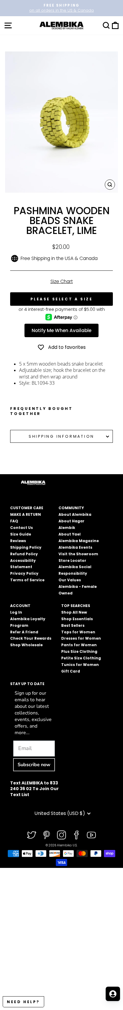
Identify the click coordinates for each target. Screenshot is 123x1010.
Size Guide (20, 534)
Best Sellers (72, 625)
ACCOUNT (20, 605)
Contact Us (21, 527)
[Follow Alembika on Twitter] (31, 834)
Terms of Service (27, 579)
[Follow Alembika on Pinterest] (46, 834)
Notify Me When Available (61, 330)
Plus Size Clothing (79, 651)
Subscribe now (34, 764)
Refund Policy (24, 553)
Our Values (70, 579)
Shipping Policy (25, 547)
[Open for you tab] (113, 994)
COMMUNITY (71, 507)
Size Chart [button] (61, 281)
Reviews (18, 540)
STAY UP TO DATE (27, 683)
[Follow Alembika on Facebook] (76, 834)
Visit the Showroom (78, 553)
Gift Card (70, 671)
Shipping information (61, 436)
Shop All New (74, 612)
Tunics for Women (80, 664)
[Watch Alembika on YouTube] (91, 834)
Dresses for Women (81, 638)
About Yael (70, 534)
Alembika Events (75, 547)
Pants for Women (79, 644)
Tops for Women (78, 632)
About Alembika (75, 514)
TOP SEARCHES (75, 605)
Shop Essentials (77, 618)
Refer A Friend (24, 632)
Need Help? (23, 1001)
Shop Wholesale (26, 644)
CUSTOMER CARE (26, 507)
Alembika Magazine (79, 540)
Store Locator (72, 560)
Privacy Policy (24, 573)
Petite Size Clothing (81, 658)
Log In (16, 612)
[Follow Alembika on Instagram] (61, 834)
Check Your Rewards (30, 638)
